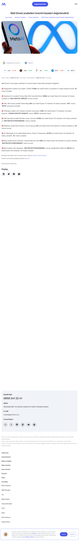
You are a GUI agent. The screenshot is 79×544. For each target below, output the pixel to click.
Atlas (3, 513)
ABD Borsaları (6, 490)
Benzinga (26, 158)
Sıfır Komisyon (6, 517)
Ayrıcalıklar (5, 482)
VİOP (3, 508)
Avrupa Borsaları (7, 504)
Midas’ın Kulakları (20, 17)
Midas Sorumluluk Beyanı (39, 155)
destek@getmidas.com (11, 414)
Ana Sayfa (8, 17)
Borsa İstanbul (6, 485)
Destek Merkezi (6, 457)
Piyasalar (4, 473)
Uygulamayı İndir (40, 4)
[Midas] (4, 4)
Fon (3, 494)
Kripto (3, 477)
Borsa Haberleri (34, 17)
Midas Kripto (6, 499)
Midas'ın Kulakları (7, 461)
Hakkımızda (5, 453)
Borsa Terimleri (6, 469)
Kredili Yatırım (6, 522)
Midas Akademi (6, 465)
